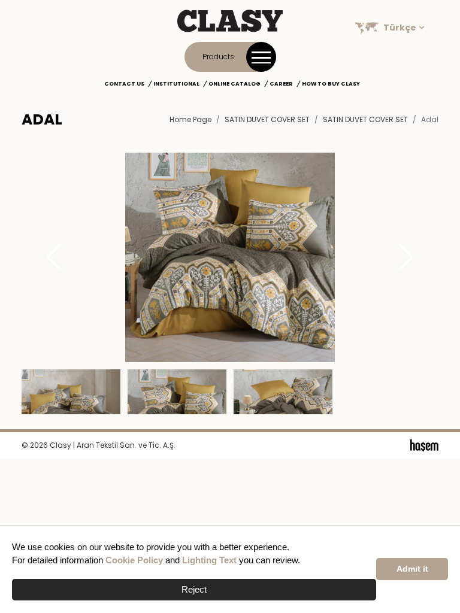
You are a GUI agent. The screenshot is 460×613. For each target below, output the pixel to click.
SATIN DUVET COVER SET (267, 119)
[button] (406, 257)
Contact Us (124, 83)
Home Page (190, 119)
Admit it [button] (412, 569)
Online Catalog (234, 83)
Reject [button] (194, 589)
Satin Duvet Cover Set (365, 119)
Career (281, 83)
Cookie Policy (134, 560)
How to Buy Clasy (331, 83)
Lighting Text (209, 560)
